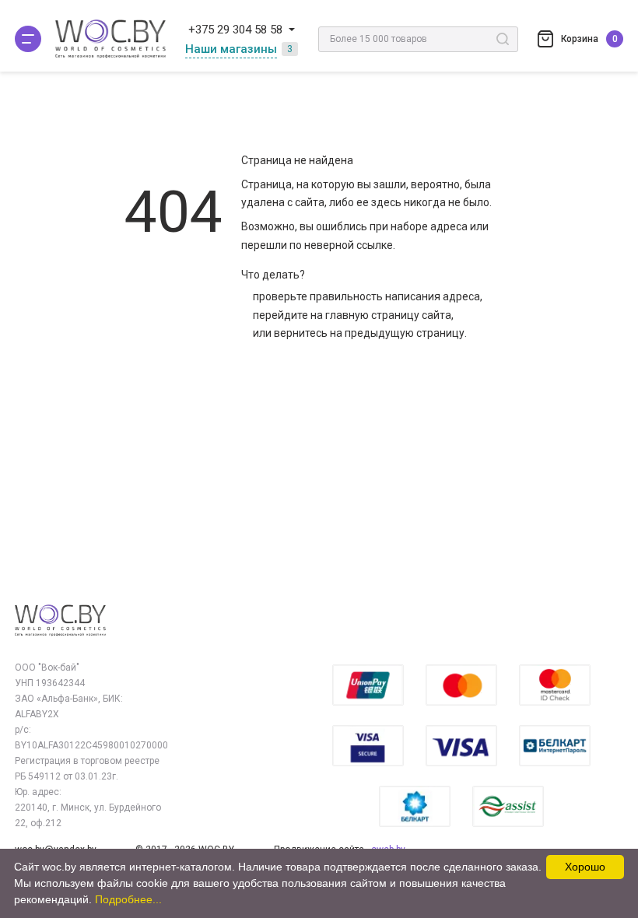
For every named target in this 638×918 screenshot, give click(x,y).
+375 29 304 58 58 (235, 30)
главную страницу (372, 315)
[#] (28, 39)
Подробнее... (128, 899)
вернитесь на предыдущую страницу (369, 333)
